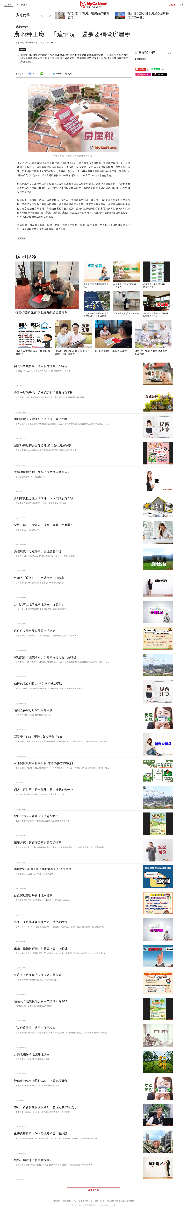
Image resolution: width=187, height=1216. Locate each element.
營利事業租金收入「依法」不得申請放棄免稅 (43, 498)
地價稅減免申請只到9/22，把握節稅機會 (40, 1080)
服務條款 (88, 1201)
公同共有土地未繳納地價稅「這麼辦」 (39, 604)
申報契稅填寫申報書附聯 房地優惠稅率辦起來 (44, 763)
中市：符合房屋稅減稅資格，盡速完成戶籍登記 (45, 1107)
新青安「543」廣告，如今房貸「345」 (40, 736)
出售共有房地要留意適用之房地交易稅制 (40, 922)
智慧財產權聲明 (127, 1201)
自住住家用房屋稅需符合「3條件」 (37, 630)
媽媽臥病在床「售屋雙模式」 (33, 1160)
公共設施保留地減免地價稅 (31, 1054)
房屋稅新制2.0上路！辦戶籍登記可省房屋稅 (42, 869)
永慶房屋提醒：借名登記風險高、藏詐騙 (40, 1133)
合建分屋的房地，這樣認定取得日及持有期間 (43, 392)
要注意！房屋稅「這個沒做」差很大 (37, 975)
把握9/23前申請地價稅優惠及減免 (36, 816)
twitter (58, 74)
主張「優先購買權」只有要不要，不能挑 (40, 948)
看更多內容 (93, 1190)
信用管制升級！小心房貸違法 (111, 351)
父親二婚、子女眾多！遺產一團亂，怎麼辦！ (43, 525)
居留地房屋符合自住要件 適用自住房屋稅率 (42, 445)
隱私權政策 (99, 1201)
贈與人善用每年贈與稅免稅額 (33, 710)
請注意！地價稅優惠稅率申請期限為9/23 (40, 1001)
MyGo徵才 (78, 1201)
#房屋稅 (21, 238)
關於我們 (67, 1201)
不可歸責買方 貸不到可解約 (126, 313)
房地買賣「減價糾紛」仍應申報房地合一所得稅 (45, 657)
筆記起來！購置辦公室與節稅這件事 (37, 842)
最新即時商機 (140, 59)
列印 (70, 74)
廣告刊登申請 (112, 1201)
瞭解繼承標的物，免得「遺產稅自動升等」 (42, 472)
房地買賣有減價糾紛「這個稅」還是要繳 (40, 419)
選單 (9, 5)
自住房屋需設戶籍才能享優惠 (33, 895)
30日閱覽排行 (145, 52)
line (45, 74)
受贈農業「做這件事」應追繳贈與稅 (37, 551)
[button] (50, 15)
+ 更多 (168, 53)
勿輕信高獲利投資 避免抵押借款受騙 (38, 683)
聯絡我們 (56, 1201)
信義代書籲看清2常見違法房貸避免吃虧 (41, 312)
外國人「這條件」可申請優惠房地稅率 (39, 577)
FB (33, 74)
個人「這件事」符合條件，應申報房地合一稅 (43, 789)
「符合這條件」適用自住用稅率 (34, 1027)
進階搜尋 (23, 5)
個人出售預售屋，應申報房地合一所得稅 (40, 366)
